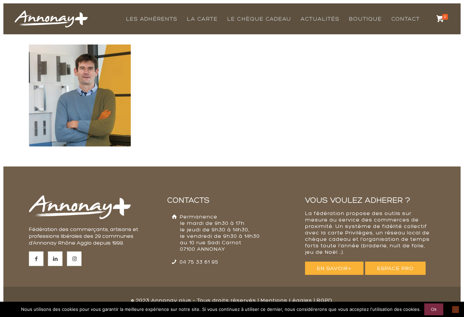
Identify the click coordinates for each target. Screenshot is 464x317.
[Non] (455, 309)
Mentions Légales (286, 300)
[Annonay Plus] (51, 11)
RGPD (325, 300)
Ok (433, 309)
